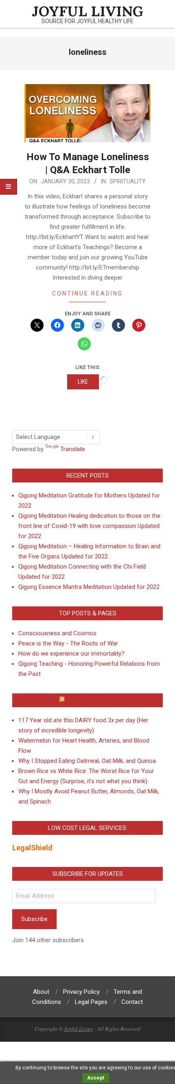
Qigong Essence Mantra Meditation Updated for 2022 (89, 587)
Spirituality (127, 181)
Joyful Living (78, 1028)
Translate (72, 449)
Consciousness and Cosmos (57, 633)
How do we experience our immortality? (71, 653)
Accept (95, 1078)
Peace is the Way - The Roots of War (68, 643)
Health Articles (91, 700)
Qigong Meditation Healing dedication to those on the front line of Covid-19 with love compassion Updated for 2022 (89, 526)
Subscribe (34, 919)
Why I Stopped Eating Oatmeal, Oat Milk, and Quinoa (87, 761)
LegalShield (32, 847)
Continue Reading (87, 293)
